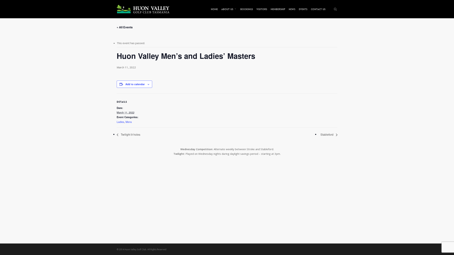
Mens (129, 122)
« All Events (125, 27)
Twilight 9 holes (130, 134)
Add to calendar (135, 84)
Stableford (327, 134)
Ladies (120, 122)
